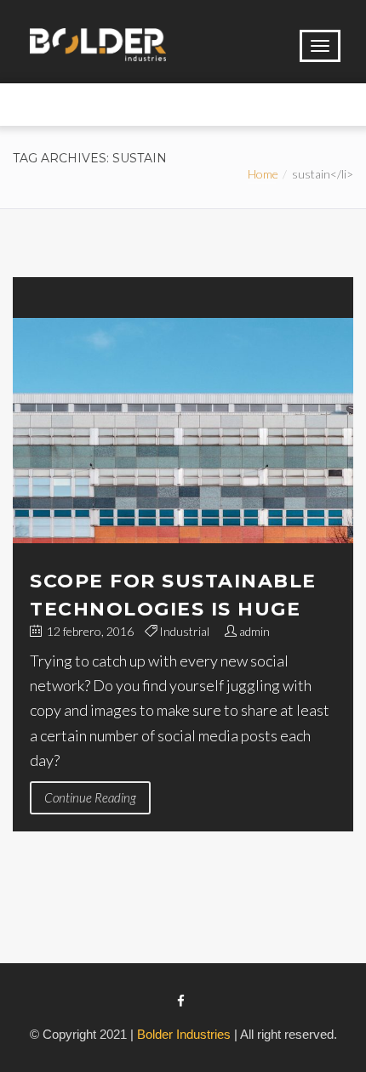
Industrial (184, 631)
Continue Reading (90, 797)
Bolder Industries (184, 1034)
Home (263, 174)
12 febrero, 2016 (89, 631)
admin (254, 631)
